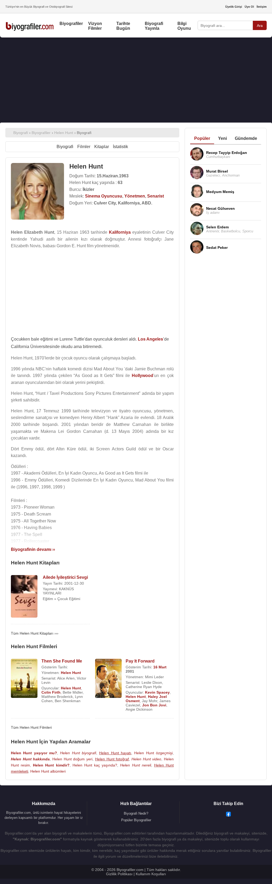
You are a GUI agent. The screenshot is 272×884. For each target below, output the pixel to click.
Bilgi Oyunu (184, 26)
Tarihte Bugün (123, 26)
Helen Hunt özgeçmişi (153, 753)
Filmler (83, 146)
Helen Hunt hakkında (30, 759)
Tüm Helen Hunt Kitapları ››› (34, 633)
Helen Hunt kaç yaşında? (95, 765)
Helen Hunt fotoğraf (112, 759)
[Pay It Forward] (108, 679)
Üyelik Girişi (233, 6)
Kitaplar (101, 146)
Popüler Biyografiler (136, 820)
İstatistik (120, 146)
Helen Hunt (71, 673)
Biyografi (65, 146)
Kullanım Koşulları (151, 874)
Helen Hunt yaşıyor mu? (34, 753)
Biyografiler (71, 23)
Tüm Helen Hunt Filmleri (31, 727)
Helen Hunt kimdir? (51, 765)
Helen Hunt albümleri (48, 771)
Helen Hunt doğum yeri (72, 759)
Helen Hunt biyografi (78, 753)
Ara (260, 25)
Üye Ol (249, 6)
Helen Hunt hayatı (115, 753)
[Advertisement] (136, 80)
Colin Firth (51, 692)
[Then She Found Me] (24, 679)
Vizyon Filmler (95, 26)
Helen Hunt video (146, 759)
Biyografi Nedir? (136, 813)
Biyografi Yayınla (154, 26)
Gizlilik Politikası (119, 874)
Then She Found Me (61, 661)
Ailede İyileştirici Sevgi (65, 577)
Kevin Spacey (157, 692)
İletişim (262, 6)
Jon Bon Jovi (154, 705)
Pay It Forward (140, 661)
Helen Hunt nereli (135, 765)
